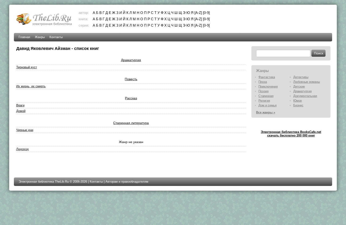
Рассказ (131, 98)
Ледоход (22, 149)
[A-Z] (198, 13)
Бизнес (298, 105)
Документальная (305, 96)
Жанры (40, 37)
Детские (299, 86)
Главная (24, 37)
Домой (20, 111)
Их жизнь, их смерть (31, 86)
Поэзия (263, 91)
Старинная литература (131, 123)
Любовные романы (306, 82)
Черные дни (24, 130)
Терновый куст (26, 67)
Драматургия (131, 60)
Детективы (300, 77)
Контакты (56, 37)
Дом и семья (267, 105)
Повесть (131, 79)
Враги (20, 105)
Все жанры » (265, 112)
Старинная (266, 96)
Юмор (297, 100)
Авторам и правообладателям (126, 181)
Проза (262, 82)
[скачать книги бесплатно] (44, 25)
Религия (264, 100)
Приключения (268, 86)
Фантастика (266, 77)
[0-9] (206, 13)
